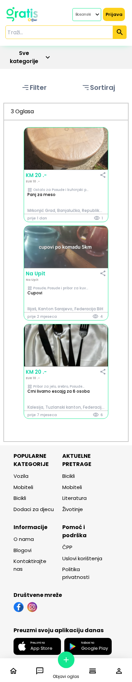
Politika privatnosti (75, 573)
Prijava (114, 14)
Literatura (74, 498)
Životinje (72, 509)
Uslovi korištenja (82, 558)
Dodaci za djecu (34, 509)
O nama (24, 539)
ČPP (67, 547)
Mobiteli (23, 487)
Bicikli (20, 498)
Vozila (21, 476)
